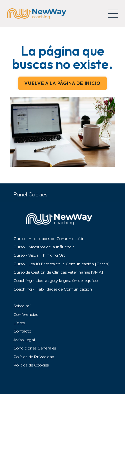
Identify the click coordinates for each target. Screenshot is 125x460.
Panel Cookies (30, 194)
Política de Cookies (31, 364)
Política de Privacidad (33, 356)
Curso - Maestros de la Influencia (44, 246)
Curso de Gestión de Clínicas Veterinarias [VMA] (58, 272)
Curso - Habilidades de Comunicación (49, 238)
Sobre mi (22, 305)
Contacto (22, 331)
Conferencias (25, 314)
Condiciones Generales (34, 347)
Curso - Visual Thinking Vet (39, 255)
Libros (19, 322)
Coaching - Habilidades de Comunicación (52, 289)
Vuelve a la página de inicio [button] (62, 83)
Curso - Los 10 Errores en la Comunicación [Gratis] (61, 263)
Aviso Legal (24, 339)
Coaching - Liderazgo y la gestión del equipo (55, 280)
